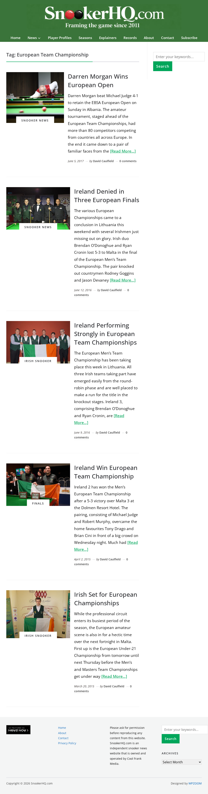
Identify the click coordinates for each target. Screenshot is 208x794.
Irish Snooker (38, 361)
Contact (167, 37)
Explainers (107, 37)
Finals (38, 503)
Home (16, 37)
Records (130, 37)
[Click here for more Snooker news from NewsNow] (18, 730)
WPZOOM (195, 783)
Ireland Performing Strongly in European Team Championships (105, 333)
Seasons (85, 37)
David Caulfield (103, 161)
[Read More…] (123, 151)
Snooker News (35, 120)
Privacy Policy (67, 743)
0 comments (127, 161)
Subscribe (189, 37)
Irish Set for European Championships (105, 598)
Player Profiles (60, 37)
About (149, 37)
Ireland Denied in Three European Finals (106, 195)
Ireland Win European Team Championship (106, 471)
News (32, 37)
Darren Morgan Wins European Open (98, 80)
